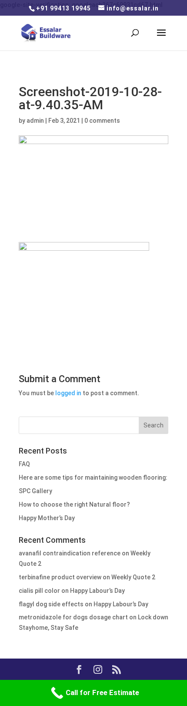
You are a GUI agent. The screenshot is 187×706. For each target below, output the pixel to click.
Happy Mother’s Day (47, 517)
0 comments (102, 120)
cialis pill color (39, 590)
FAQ (24, 464)
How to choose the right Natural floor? (74, 504)
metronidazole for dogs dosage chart (73, 617)
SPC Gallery (35, 490)
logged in (68, 393)
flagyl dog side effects (51, 604)
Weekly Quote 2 (133, 577)
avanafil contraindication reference (69, 553)
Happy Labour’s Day (97, 590)
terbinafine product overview (60, 577)
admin (35, 120)
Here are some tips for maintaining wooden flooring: (93, 477)
